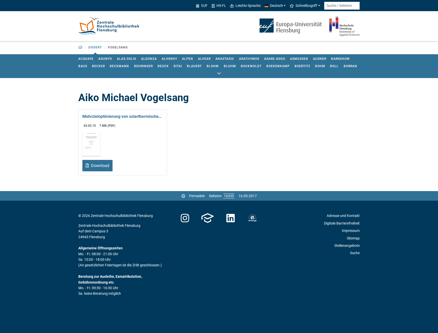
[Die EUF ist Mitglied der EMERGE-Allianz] (252, 218)
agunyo (105, 59)
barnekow (340, 59)
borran (350, 66)
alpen (187, 59)
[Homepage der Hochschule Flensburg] (344, 26)
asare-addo (274, 59)
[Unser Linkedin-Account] (230, 218)
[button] (80, 47)
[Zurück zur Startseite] (108, 26)
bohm (320, 66)
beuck (163, 66)
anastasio (224, 59)
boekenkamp (278, 66)
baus (82, 66)
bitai (178, 66)
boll (334, 66)
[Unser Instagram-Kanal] (185, 218)
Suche (355, 253)
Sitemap (353, 238)
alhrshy (169, 59)
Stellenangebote (347, 246)
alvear (204, 59)
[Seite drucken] (183, 196)
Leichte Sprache (248, 6)
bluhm (230, 66)
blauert (194, 66)
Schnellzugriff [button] (306, 6)
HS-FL (221, 6)
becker (98, 66)
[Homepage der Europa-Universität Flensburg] (291, 26)
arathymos (249, 59)
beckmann (119, 66)
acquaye (86, 59)
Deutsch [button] (276, 6)
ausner (319, 59)
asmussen (299, 59)
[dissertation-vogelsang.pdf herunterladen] (91, 142)
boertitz (302, 66)
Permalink (197, 196)
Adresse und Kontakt (343, 216)
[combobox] (342, 6)
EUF (204, 6)
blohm (213, 66)
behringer (143, 66)
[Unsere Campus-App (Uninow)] (207, 218)
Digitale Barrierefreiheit (342, 223)
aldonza (149, 59)
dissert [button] (95, 47)
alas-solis (126, 59)
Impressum (351, 231)
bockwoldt (251, 66)
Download (99, 165)
